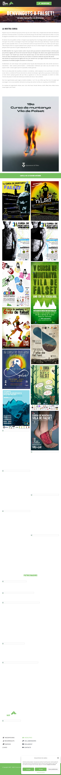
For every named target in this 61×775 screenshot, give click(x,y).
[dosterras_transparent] (13, 643)
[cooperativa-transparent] (20, 602)
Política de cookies (41, 772)
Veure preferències (53, 769)
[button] (58, 758)
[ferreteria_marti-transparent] (20, 662)
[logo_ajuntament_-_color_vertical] (11, 720)
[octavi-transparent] (18, 592)
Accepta (28, 769)
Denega (41, 769)
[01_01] (30, 97)
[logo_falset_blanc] (8, 2)
